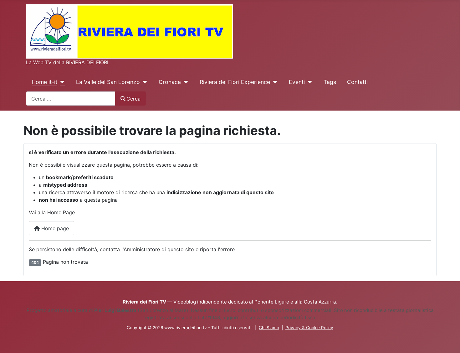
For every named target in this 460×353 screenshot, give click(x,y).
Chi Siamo (269, 327)
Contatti (357, 82)
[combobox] (70, 98)
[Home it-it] (61, 82)
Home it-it (44, 82)
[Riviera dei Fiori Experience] (274, 82)
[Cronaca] (185, 82)
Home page (54, 228)
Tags (330, 82)
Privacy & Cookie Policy (309, 327)
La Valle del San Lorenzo (108, 82)
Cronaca (170, 82)
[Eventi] (309, 82)
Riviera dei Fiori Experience (235, 82)
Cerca (133, 99)
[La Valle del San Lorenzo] (144, 82)
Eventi (297, 82)
